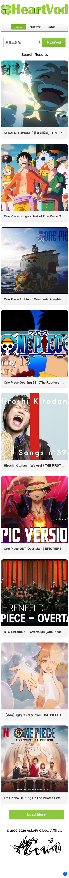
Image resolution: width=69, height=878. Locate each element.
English (18, 26)
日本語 (51, 26)
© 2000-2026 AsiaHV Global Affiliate (34, 830)
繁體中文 (35, 26)
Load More (36, 814)
